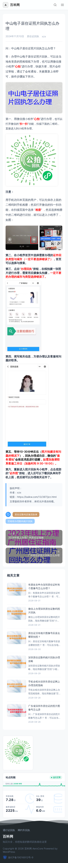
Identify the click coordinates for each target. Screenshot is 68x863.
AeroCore (37, 848)
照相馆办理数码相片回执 (20, 521)
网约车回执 (24, 830)
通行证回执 (9, 830)
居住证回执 (33, 36)
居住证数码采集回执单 (26, 514)
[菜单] (62, 5)
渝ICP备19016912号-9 (20, 857)
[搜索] (55, 5)
